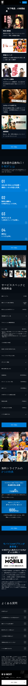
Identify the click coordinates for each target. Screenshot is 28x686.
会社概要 (7, 677)
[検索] (20, 2)
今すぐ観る (14, 147)
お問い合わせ (18, 677)
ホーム (3, 677)
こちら (24, 335)
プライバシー (12, 677)
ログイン (24, 2)
